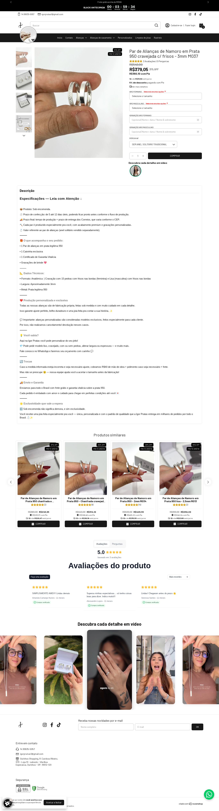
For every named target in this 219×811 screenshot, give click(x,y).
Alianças (80, 37)
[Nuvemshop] (191, 804)
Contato (69, 37)
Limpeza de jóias (143, 37)
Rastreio (158, 37)
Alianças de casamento (101, 37)
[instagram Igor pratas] (190, 14)
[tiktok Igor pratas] (200, 14)
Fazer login (190, 25)
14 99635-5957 (27, 14)
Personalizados (125, 37)
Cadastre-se (176, 25)
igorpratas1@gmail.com (52, 14)
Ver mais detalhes (140, 87)
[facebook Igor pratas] (195, 14)
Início (59, 37)
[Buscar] (156, 25)
